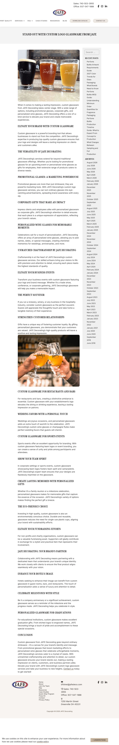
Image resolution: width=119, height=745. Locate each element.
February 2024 (93, 269)
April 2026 (91, 175)
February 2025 (93, 227)
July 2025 (91, 211)
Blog (65, 21)
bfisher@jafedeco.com (71, 684)
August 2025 (92, 208)
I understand (99, 740)
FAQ (29, 21)
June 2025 (91, 214)
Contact (42, 698)
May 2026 (91, 171)
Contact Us (100, 21)
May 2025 (91, 217)
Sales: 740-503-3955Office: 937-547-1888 (83, 5)
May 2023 (91, 306)
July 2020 (91, 331)
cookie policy (43, 741)
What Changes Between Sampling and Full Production (93, 148)
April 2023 (91, 309)
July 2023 (91, 300)
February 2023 (93, 315)
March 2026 (92, 178)
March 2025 (92, 223)
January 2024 (92, 272)
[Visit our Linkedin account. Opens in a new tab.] (106, 6)
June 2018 (91, 343)
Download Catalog (80, 21)
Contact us (68, 668)
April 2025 (91, 220)
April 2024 (91, 266)
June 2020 (91, 334)
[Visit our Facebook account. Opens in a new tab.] (98, 6)
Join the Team (44, 686)
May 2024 (91, 263)
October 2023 (92, 288)
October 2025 (92, 199)
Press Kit (42, 696)
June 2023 (91, 303)
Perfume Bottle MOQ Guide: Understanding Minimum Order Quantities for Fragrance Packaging (93, 103)
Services (19, 21)
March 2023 (92, 312)
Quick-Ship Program (46, 694)
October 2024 (92, 245)
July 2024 (91, 257)
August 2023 (92, 297)
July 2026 (91, 165)
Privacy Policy (44, 700)
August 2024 (92, 254)
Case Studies (41, 21)
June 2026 (91, 168)
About (41, 684)
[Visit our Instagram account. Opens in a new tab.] (102, 6)
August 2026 (92, 162)
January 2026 (92, 184)
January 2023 (92, 318)
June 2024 (91, 260)
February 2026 (93, 181)
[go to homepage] (59, 13)
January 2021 (92, 328)
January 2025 (92, 230)
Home (41, 682)
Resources (55, 21)
